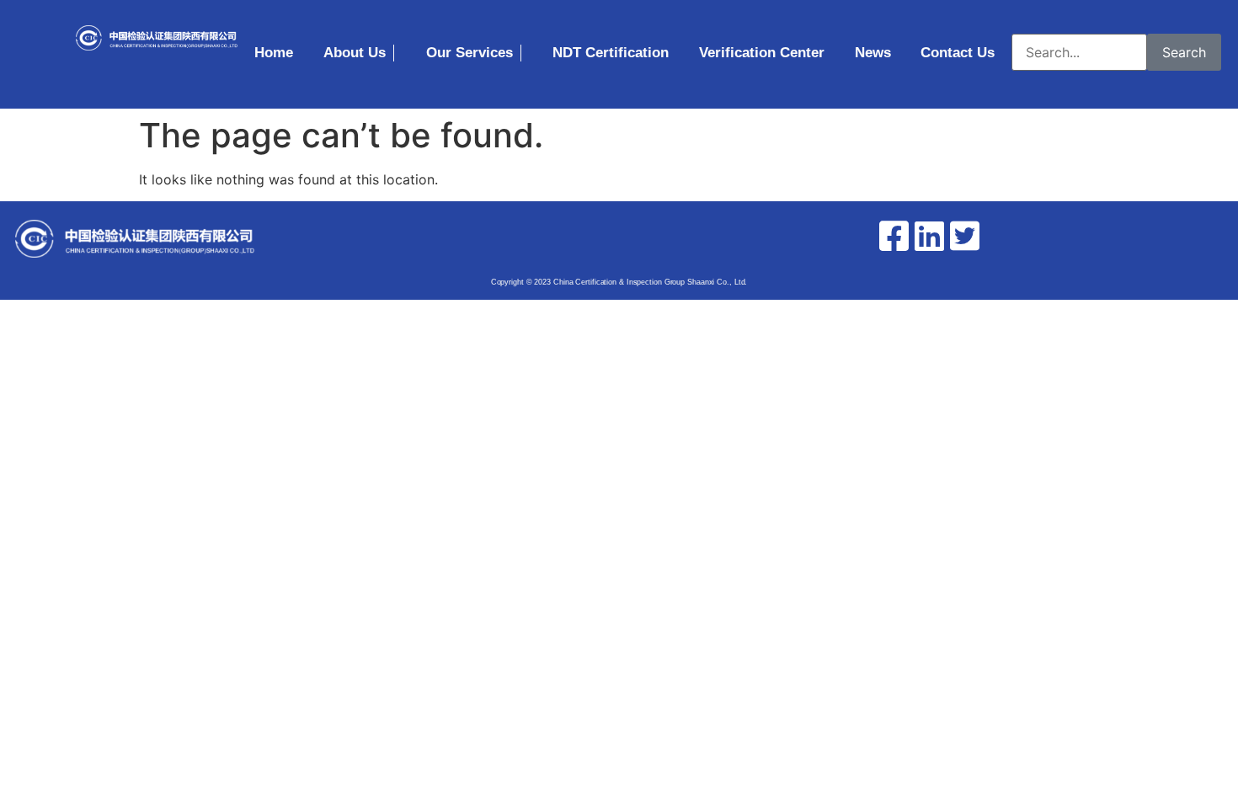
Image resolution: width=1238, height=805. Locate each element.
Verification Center (761, 53)
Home (273, 53)
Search (1184, 52)
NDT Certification (610, 53)
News (873, 53)
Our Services (469, 53)
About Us (354, 53)
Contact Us (957, 53)
